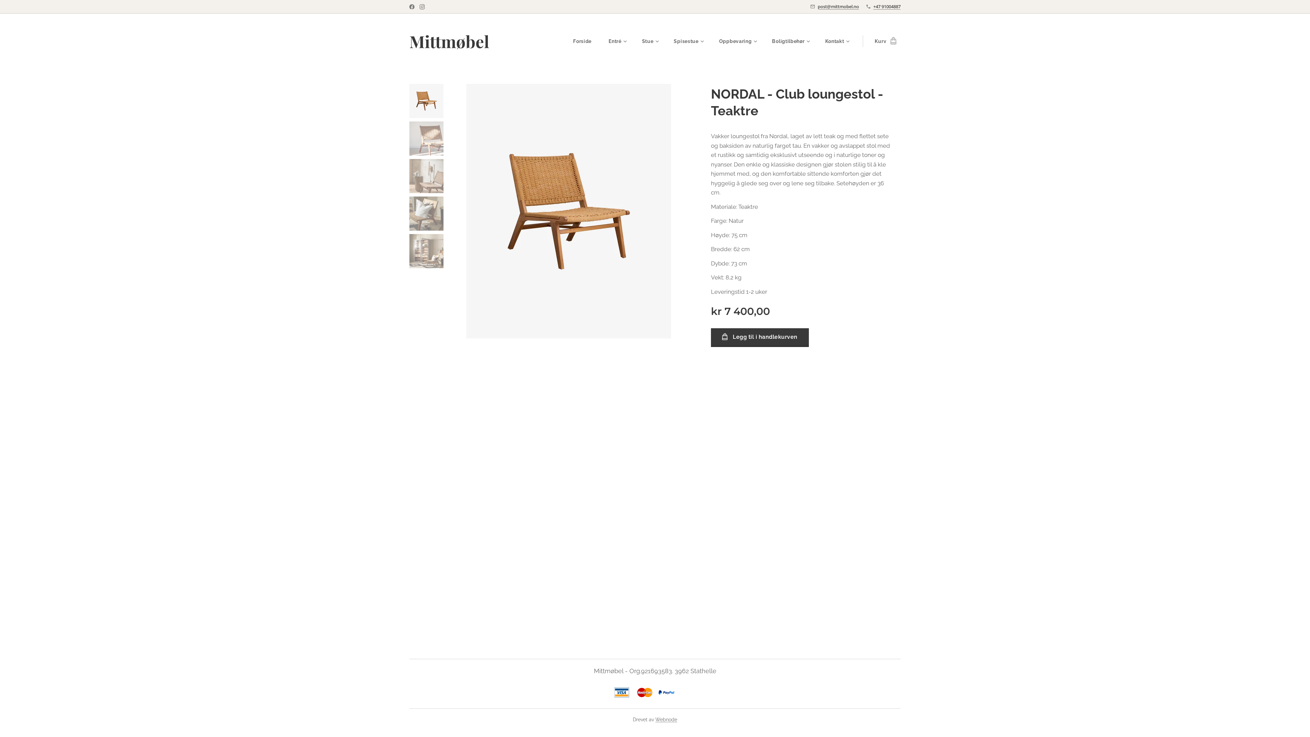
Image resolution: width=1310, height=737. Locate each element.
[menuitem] (585, 41)
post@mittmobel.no (838, 6)
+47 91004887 (887, 6)
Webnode (666, 719)
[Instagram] (422, 7)
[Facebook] (412, 7)
